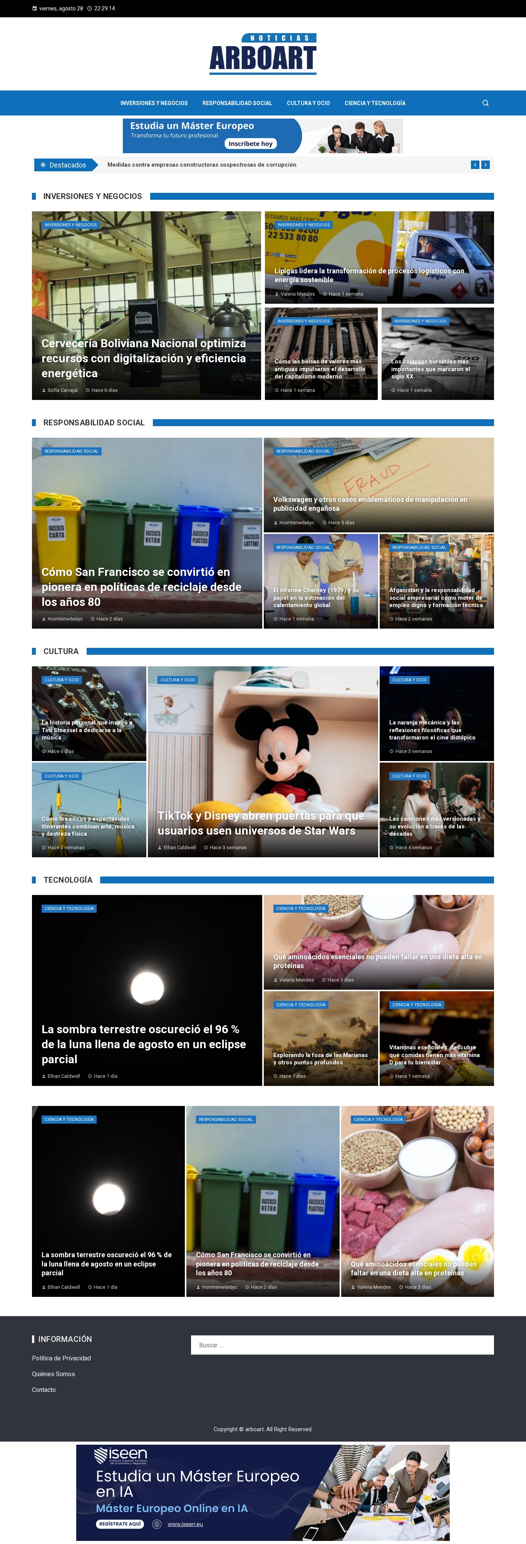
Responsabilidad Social (72, 451)
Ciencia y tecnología (69, 908)
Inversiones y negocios (71, 225)
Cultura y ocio (62, 680)
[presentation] (475, 165)
